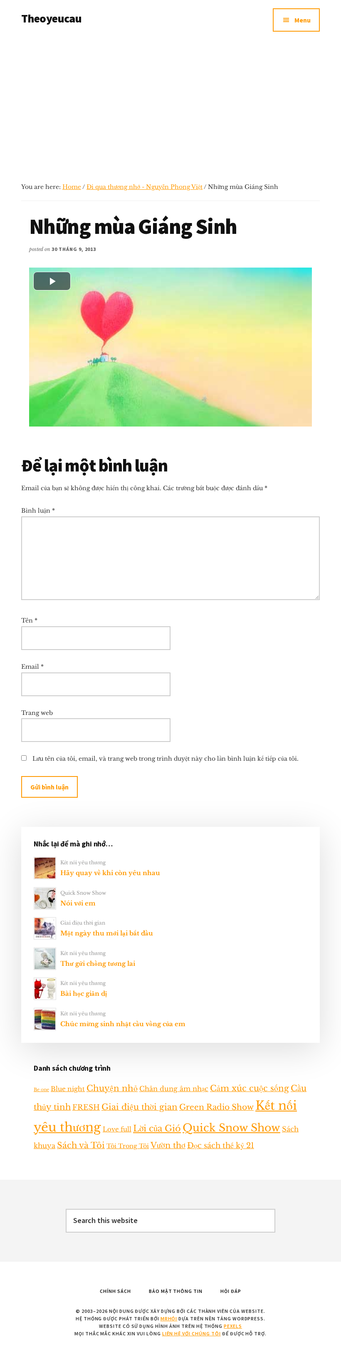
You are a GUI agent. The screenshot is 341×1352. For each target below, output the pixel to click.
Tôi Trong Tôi (127, 1146)
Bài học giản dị (83, 993)
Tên (29, 620)
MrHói (169, 1318)
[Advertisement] (170, 102)
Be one (41, 1089)
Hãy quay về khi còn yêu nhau (110, 873)
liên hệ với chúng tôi (191, 1333)
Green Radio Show (216, 1107)
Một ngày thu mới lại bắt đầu (106, 933)
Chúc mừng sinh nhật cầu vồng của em (122, 1024)
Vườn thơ (168, 1145)
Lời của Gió (157, 1128)
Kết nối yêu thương (83, 862)
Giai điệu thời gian (82, 923)
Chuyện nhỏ (112, 1088)
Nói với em (78, 903)
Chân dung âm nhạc (173, 1088)
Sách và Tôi (81, 1145)
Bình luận (38, 510)
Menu (302, 20)
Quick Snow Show (83, 893)
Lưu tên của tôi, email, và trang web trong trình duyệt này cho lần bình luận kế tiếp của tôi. (165, 758)
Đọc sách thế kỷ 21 (220, 1145)
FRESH (86, 1107)
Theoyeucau (51, 18)
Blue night (68, 1089)
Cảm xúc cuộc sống (249, 1088)
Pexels (233, 1326)
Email (32, 666)
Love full (117, 1129)
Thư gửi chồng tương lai (97, 963)
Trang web (37, 713)
